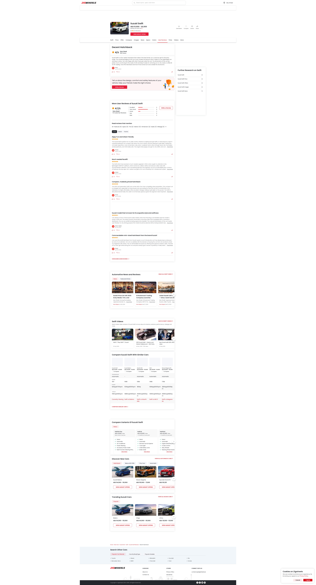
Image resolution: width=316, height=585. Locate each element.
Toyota (113, 558)
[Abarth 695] (142, 362)
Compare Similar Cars (119, 407)
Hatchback (117, 463)
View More (124, 452)
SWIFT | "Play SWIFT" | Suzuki (121, 342)
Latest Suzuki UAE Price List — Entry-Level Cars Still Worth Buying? (168, 297)
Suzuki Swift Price (182, 79)
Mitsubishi (152, 558)
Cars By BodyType (134, 554)
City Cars (142, 463)
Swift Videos (167, 321)
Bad (131, 115)
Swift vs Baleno (129, 399)
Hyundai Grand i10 (165, 480)
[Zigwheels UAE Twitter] (200, 583)
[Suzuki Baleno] (129, 362)
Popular (116, 501)
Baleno (115, 518)
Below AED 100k (129, 463)
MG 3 (150, 368)
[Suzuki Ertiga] (145, 510)
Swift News (168, 274)
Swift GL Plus (118, 431)
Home (111, 544)
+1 (165, 127)
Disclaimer (169, 574)
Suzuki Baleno (127, 368)
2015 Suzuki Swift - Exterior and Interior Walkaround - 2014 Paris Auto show (145, 343)
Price (116, 40)
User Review (179, 28)
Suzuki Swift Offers (183, 83)
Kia (189, 558)
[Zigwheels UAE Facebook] (197, 583)
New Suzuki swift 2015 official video (167, 343)
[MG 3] (154, 362)
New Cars (116, 544)
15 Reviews (137, 31)
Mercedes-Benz (116, 561)
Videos (176, 40)
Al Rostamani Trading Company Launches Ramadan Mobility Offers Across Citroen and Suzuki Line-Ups (145, 297)
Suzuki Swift (115, 368)
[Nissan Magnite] (145, 472)
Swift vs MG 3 (153, 399)
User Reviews (162, 40)
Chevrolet (152, 561)
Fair (131, 113)
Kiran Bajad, (116, 304)
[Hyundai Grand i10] (168, 472)
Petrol (115, 427)
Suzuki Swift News (183, 91)
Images (136, 40)
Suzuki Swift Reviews (134, 544)
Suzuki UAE (122, 544)
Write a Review (119, 87)
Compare (186, 28)
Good (131, 111)
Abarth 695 (139, 368)
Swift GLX (162, 431)
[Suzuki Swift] (117, 362)
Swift (111, 40)
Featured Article (125, 279)
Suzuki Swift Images (183, 87)
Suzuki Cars (168, 496)
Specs (148, 40)
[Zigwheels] (88, 3)
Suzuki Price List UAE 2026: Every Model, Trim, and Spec (122, 297)
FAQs (170, 40)
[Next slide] (174, 294)
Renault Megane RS (166, 368)
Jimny (161, 518)
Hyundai (171, 558)
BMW (132, 561)
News (142, 40)
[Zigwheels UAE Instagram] (205, 583)
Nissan (132, 558)
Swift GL (139, 431)
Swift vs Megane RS (167, 400)
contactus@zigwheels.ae (199, 572)
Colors (154, 40)
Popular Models (150, 554)
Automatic (153, 463)
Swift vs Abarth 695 (142, 400)
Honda (190, 561)
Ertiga (138, 518)
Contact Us (146, 574)
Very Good (133, 109)
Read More (129, 302)
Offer (122, 40)
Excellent (132, 107)
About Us (145, 572)
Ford (170, 561)
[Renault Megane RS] (167, 362)
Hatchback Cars (166, 458)
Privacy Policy (170, 572)
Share (197, 28)
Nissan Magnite (141, 480)
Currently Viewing (117, 399)
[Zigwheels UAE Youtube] (202, 583)
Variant (192, 28)
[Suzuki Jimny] (168, 510)
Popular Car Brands (118, 554)
